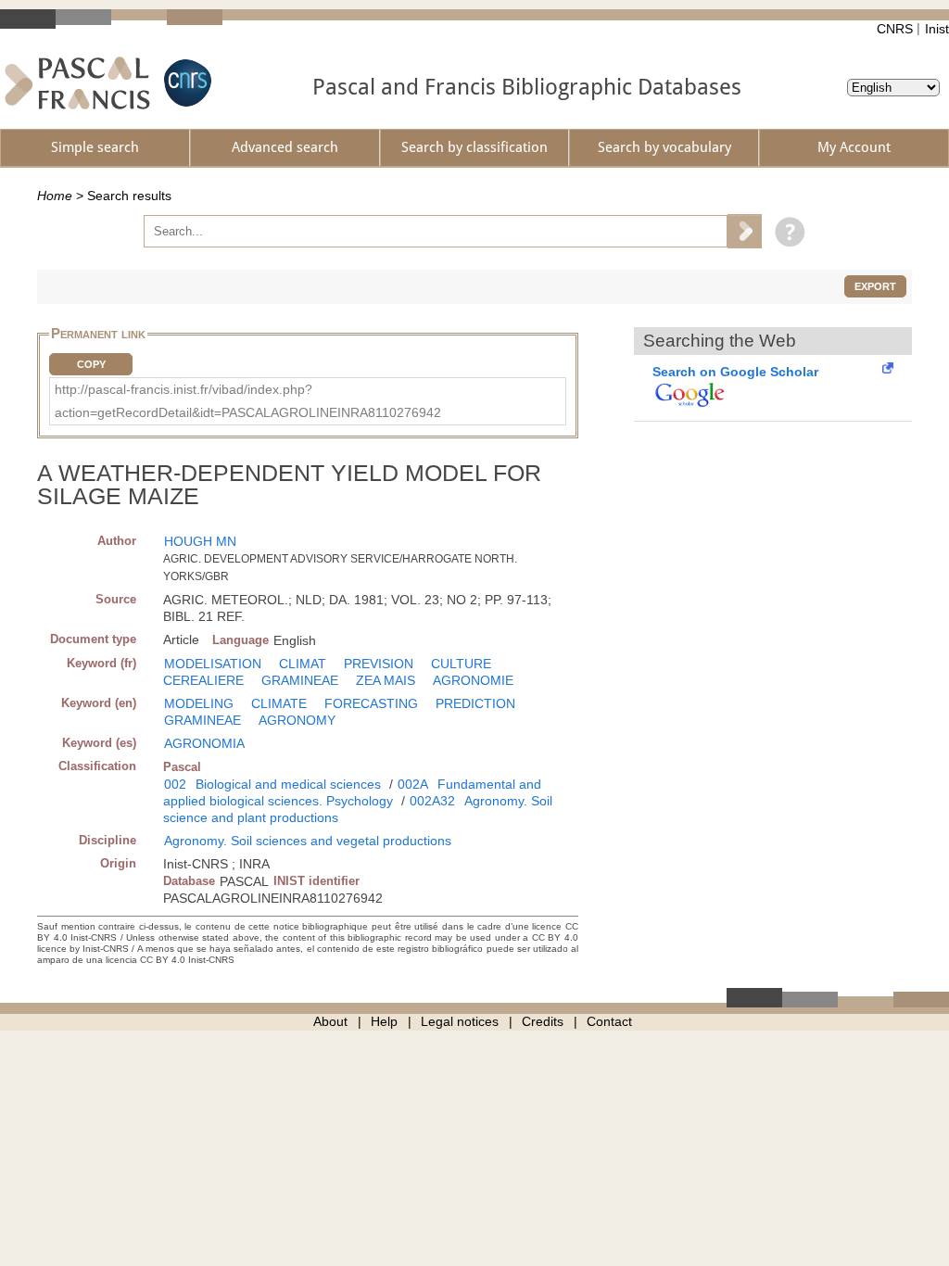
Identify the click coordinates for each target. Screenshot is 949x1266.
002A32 (432, 800)
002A (413, 784)
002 (175, 784)
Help (384, 1021)
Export (875, 286)
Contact (609, 1021)
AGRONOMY (297, 720)
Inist (937, 28)
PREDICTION (475, 703)
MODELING (199, 703)
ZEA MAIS (385, 680)
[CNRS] (185, 83)
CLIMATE (279, 703)
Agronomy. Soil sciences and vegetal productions (307, 840)
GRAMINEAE (299, 680)
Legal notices (460, 1021)
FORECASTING (371, 703)
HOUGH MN (200, 541)
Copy (91, 364)
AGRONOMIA (204, 743)
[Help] (785, 230)
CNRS (895, 28)
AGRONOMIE (473, 680)
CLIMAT (302, 663)
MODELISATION (212, 663)
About (330, 1021)
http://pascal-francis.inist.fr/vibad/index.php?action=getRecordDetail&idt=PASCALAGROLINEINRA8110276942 (248, 401)
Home (54, 195)
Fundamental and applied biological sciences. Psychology (352, 792)
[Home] (77, 83)
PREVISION (378, 663)
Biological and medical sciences (288, 784)
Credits (542, 1021)
